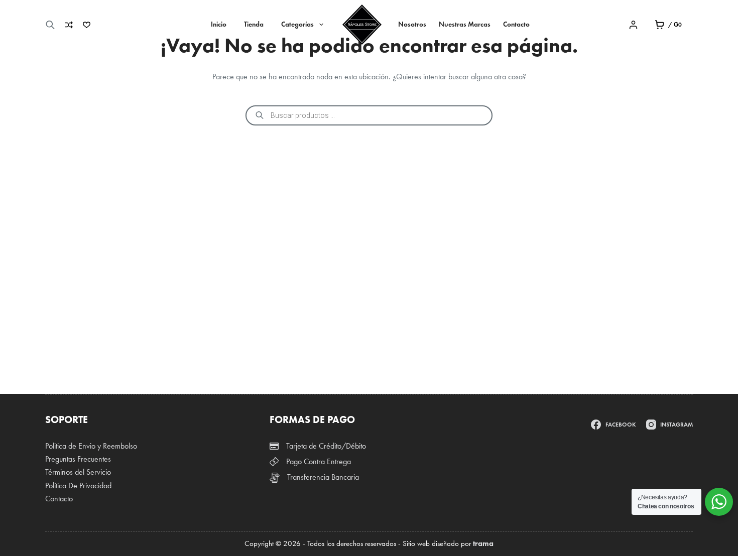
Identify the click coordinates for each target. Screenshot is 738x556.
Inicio (218, 24)
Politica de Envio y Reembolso (91, 446)
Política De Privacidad (78, 485)
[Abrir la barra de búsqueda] (50, 25)
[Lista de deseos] (86, 25)
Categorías (297, 24)
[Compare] (69, 25)
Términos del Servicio (78, 472)
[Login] (633, 25)
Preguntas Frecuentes (78, 459)
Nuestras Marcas (464, 24)
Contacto (516, 24)
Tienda (254, 24)
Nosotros (412, 24)
